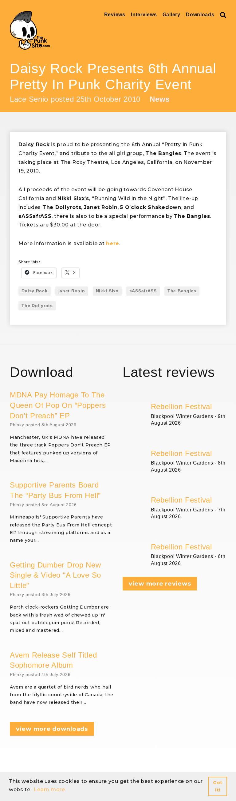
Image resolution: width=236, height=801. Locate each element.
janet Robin (71, 290)
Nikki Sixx (107, 290)
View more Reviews (160, 583)
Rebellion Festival (181, 406)
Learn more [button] (49, 789)
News (160, 99)
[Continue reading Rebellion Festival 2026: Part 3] (188, 441)
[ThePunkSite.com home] (30, 30)
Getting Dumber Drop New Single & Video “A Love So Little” (55, 575)
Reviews (114, 14)
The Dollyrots (37, 305)
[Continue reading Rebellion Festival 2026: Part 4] (188, 394)
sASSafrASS (143, 290)
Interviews (144, 14)
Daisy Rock (34, 290)
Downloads (200, 14)
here (112, 243)
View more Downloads (52, 728)
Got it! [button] (217, 786)
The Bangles (181, 290)
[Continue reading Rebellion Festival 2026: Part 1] (188, 534)
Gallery (171, 14)
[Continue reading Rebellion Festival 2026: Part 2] (188, 487)
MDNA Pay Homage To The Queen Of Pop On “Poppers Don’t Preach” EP (58, 405)
